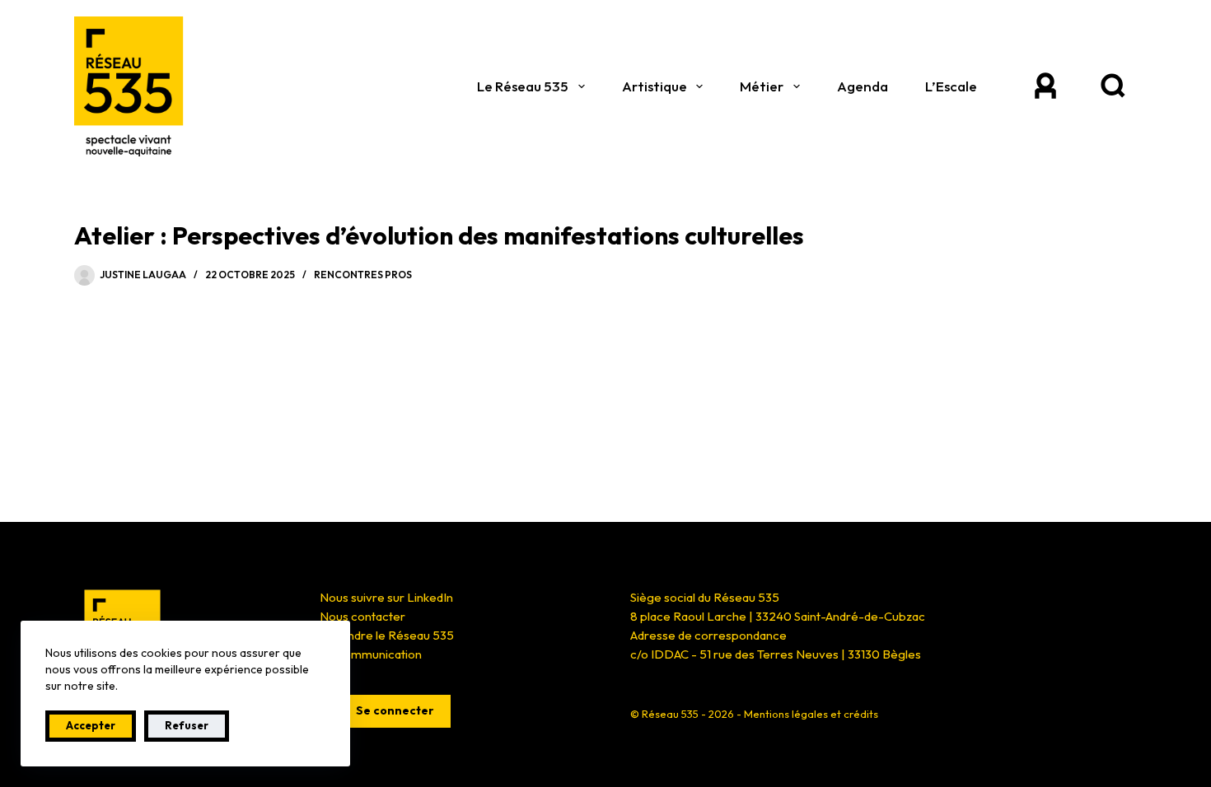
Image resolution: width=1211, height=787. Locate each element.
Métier (761, 86)
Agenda (862, 86)
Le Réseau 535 (522, 86)
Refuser (186, 725)
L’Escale (951, 86)
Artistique (654, 86)
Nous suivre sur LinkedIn (386, 597)
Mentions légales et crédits (811, 713)
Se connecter (395, 710)
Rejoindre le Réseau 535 (387, 635)
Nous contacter (362, 616)
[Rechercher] (1112, 86)
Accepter (90, 725)
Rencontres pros (363, 274)
